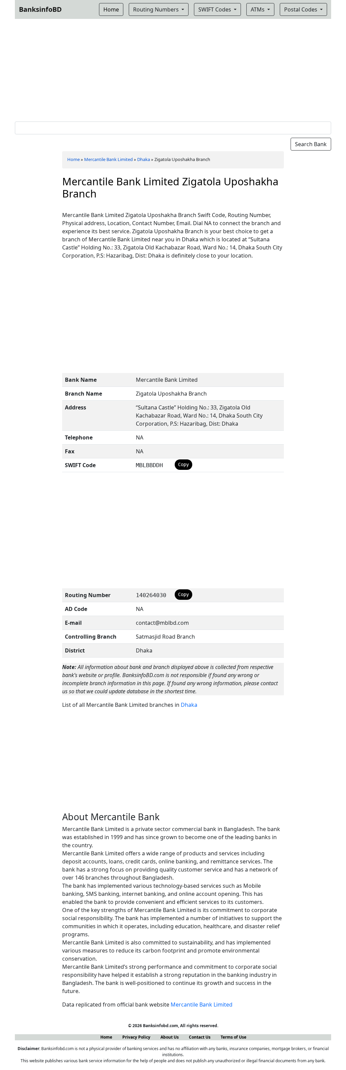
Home (73, 159)
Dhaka (143, 159)
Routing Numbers (156, 9)
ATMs (258, 9)
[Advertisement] (173, 69)
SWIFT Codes (215, 9)
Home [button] (111, 9)
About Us (169, 1037)
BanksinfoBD (40, 9)
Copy (183, 464)
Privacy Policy (136, 1037)
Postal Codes (301, 9)
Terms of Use (233, 1037)
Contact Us (200, 1037)
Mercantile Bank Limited (108, 159)
